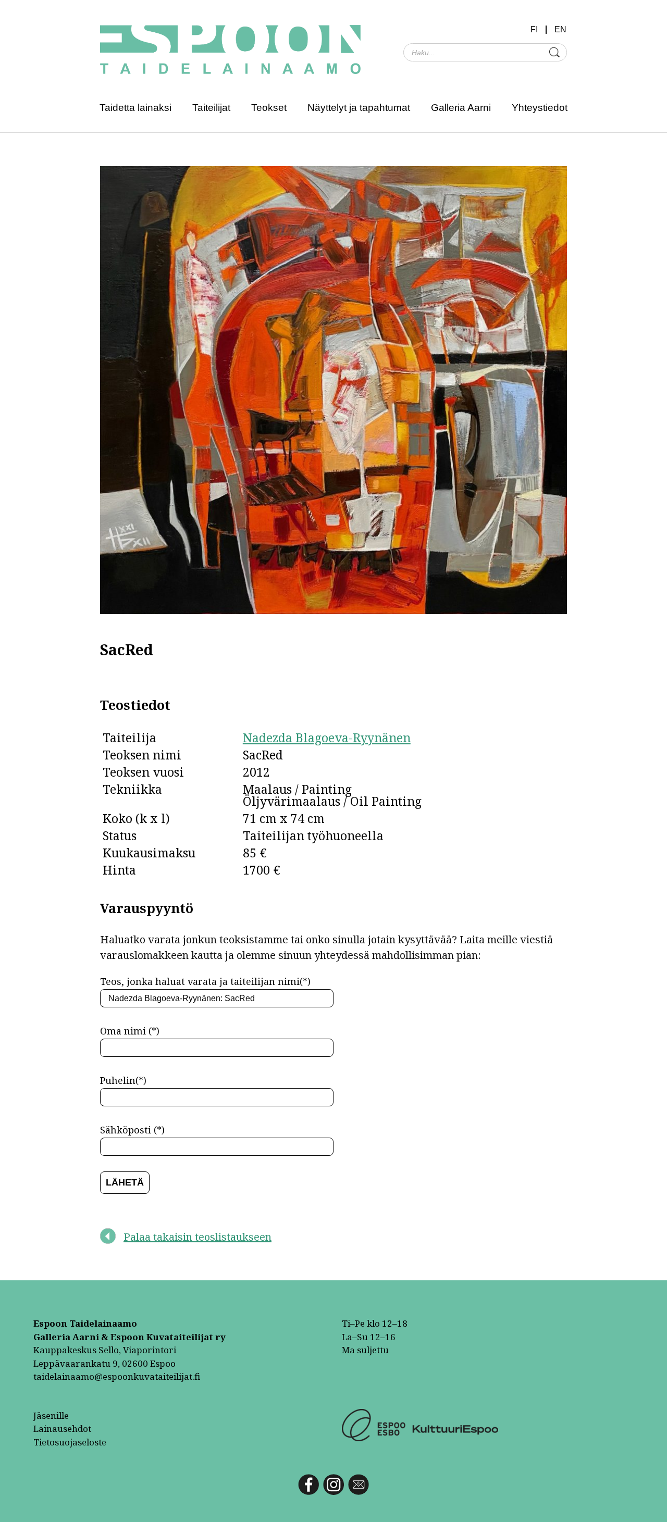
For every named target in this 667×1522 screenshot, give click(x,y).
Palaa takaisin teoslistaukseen (197, 1237)
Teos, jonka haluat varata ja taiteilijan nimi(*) (205, 981)
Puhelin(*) (123, 1080)
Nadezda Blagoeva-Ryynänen (327, 737)
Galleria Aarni (461, 107)
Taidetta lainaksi (135, 107)
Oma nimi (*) (129, 1031)
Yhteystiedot (539, 107)
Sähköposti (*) (132, 1130)
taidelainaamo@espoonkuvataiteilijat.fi (116, 1376)
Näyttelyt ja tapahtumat (358, 107)
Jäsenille (51, 1415)
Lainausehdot (62, 1428)
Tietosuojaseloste (69, 1442)
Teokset (269, 107)
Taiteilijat (211, 107)
